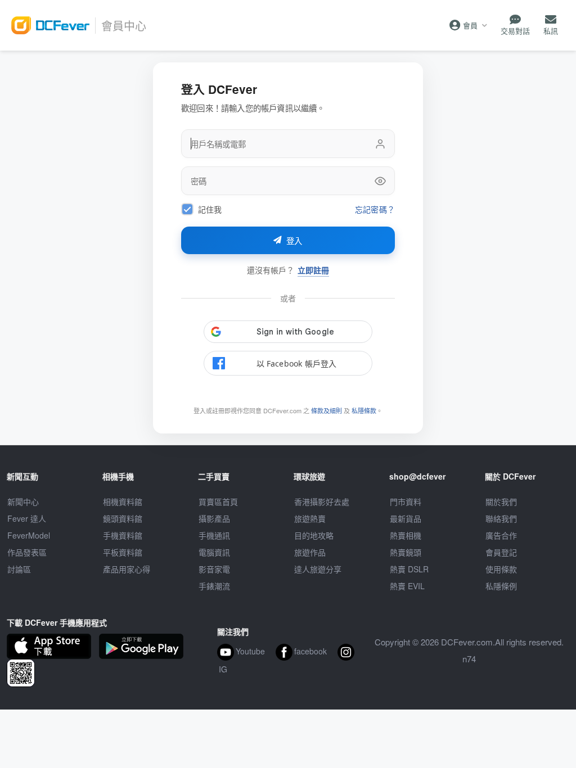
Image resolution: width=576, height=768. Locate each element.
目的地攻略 (314, 535)
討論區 (19, 569)
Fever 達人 (26, 518)
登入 (294, 241)
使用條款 (501, 569)
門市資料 (405, 501)
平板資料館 (122, 552)
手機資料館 (122, 535)
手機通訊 (214, 535)
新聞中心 (23, 501)
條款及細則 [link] (326, 410)
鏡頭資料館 (122, 518)
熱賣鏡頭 (405, 552)
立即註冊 (313, 270)
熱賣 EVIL (407, 585)
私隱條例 (501, 585)
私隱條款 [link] (364, 410)
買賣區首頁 (218, 501)
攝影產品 (214, 518)
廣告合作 (501, 535)
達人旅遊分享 (317, 569)
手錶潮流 (214, 585)
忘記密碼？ (375, 209)
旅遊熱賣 (310, 518)
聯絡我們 (501, 518)
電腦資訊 (214, 552)
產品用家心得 (126, 569)
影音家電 (214, 569)
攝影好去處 (321, 501)
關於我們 (501, 501)
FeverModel (28, 535)
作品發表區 (27, 552)
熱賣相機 (405, 535)
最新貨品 (405, 518)
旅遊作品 (310, 552)
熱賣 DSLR (409, 569)
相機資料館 (122, 501)
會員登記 (501, 552)
